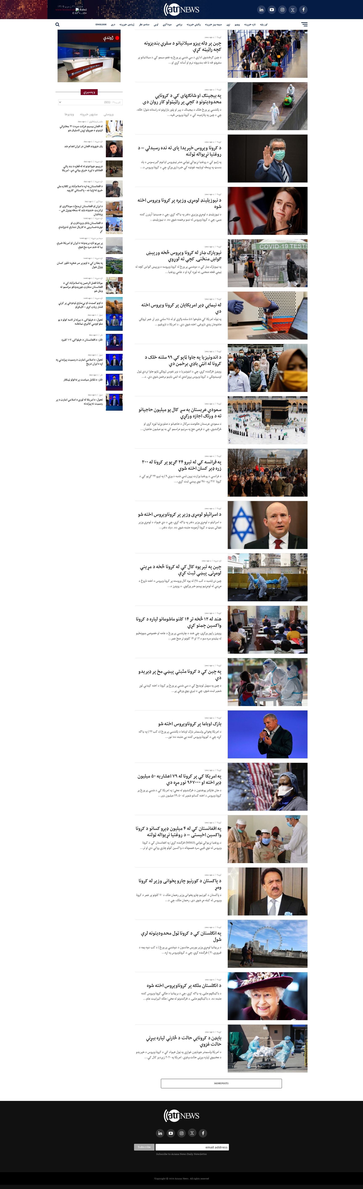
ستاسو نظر (144, 24)
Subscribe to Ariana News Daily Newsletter (181, 1154)
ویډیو (237, 24)
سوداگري (167, 24)
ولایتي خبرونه (194, 24)
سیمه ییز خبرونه (213, 24)
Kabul (83, 9)
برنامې (179, 24)
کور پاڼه (264, 24)
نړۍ (228, 24)
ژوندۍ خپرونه (127, 24)
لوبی (156, 24)
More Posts (221, 1083)
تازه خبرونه (250, 24)
